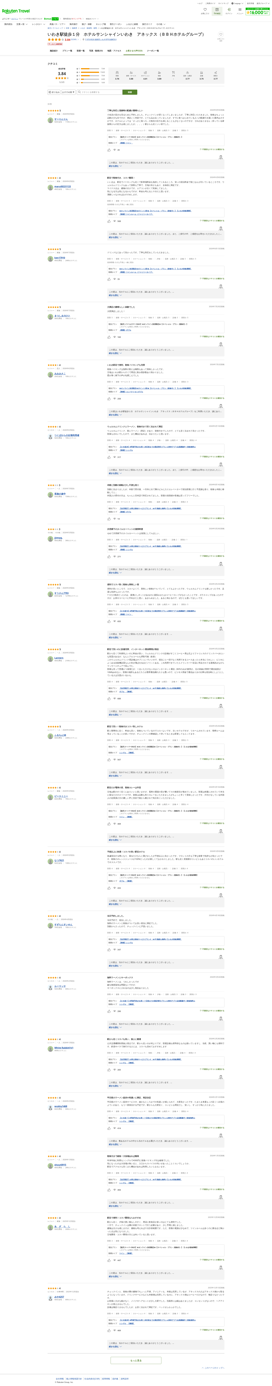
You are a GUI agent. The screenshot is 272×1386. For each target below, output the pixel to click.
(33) (96, 50)
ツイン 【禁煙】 (126, 1253)
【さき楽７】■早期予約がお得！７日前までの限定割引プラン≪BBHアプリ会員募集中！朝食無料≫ (157, 1001)
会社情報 (60, 1379)
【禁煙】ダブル (125, 512)
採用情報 (106, 1379)
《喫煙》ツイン (126, 143)
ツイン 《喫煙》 (126, 817)
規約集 (115, 1379)
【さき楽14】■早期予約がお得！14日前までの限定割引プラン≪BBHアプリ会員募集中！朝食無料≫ (157, 611)
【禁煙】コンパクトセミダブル (131, 392)
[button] (76, 120)
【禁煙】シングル (126, 450)
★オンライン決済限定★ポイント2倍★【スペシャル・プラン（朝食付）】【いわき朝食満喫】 (155, 211)
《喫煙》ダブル (125, 330)
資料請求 (125, 1379)
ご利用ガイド (210, 3)
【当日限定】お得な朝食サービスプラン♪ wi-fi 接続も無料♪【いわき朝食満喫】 (150, 508)
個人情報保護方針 (74, 1379)
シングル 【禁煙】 (127, 753)
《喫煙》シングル (126, 550)
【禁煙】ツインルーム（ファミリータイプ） (136, 214)
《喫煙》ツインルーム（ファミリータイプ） (136, 272)
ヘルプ (199, 3)
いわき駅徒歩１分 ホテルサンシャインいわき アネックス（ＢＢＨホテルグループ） (127, 34)
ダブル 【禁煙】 (126, 692)
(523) (134, 50)
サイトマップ (223, 3)
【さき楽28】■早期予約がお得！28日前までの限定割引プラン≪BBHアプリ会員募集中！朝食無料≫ (157, 447)
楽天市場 (250, 3)
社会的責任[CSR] (92, 1379)
